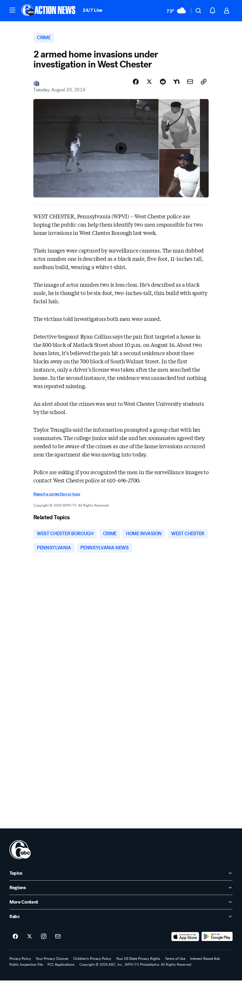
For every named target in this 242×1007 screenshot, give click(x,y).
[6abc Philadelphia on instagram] (44, 936)
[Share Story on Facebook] (136, 82)
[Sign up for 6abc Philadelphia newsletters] (58, 936)
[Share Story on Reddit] (163, 82)
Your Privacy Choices (52, 958)
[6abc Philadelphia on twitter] (29, 936)
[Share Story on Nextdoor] (176, 82)
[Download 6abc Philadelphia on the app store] (185, 936)
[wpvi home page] (20, 849)
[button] (12, 10)
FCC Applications (61, 964)
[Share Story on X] (149, 82)
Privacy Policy (20, 958)
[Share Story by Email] (190, 82)
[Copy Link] (204, 82)
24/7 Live (92, 10)
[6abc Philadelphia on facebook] (15, 936)
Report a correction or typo (56, 494)
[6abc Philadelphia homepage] (49, 10)
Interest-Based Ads (205, 958)
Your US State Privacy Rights (138, 958)
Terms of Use (175, 958)
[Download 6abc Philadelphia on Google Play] (217, 936)
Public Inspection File (26, 964)
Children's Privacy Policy (92, 958)
